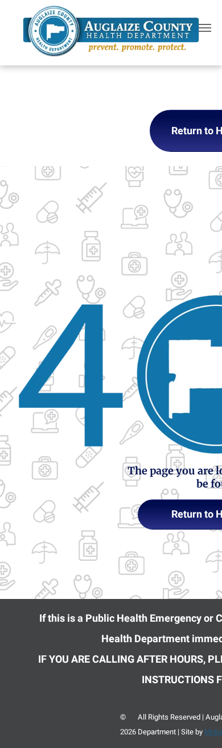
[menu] (205, 27)
